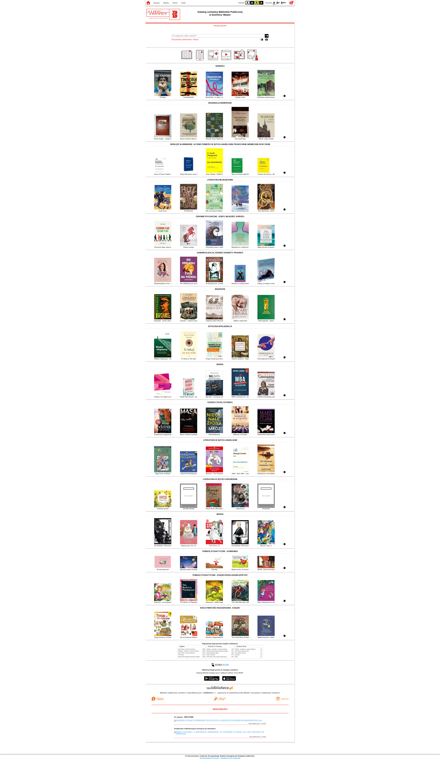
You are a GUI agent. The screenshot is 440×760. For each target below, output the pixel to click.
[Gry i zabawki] (253, 60)
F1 (278, 3)
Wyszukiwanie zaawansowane (182, 39)
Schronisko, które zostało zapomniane (217, 656)
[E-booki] (200, 60)
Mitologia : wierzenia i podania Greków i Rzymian (191, 651)
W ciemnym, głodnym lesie (242, 651)
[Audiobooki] (213, 60)
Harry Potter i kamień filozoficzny (186, 649)
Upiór (236, 656)
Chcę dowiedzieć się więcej (209, 758)
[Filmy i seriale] (226, 60)
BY (261, 3)
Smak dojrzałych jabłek (213, 653)
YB (256, 3)
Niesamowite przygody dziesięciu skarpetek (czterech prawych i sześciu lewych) (199, 656)
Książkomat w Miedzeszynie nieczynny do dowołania (195, 729)
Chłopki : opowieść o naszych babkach (217, 649)
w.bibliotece (209, 693)
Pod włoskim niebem (240, 653)
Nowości (157, 3)
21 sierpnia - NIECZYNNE (183, 717)
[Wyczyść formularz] (262, 39)
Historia (166, 3)
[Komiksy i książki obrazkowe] (240, 60)
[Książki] (187, 60)
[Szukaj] (266, 36)
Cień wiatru (181, 654)
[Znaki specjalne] (266, 39)
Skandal (237, 654)
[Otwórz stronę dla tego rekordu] (163, 83)
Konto (183, 3)
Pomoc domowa (211, 654)
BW (252, 3)
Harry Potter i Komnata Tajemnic (186, 653)
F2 (283, 3)
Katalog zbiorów (220, 26)
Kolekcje (195, 39)
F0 (274, 3)
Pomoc (175, 3)
